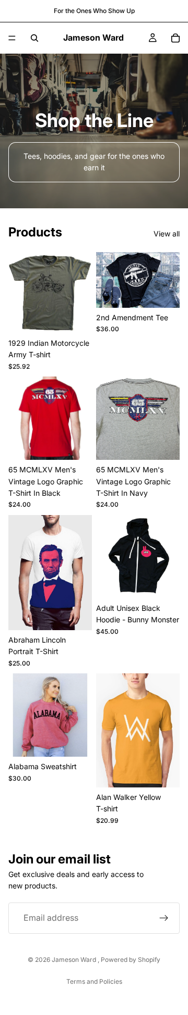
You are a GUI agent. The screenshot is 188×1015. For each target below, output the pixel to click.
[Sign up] (164, 918)
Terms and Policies (94, 981)
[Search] (34, 38)
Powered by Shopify (130, 959)
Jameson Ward (75, 959)
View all (167, 233)
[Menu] (12, 38)
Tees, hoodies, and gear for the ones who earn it (94, 162)
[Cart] (175, 38)
